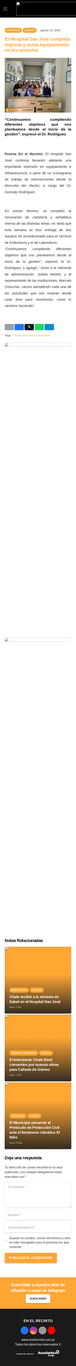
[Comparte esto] (19, 327)
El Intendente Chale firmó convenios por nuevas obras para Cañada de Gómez (34, 1065)
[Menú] (5, 9)
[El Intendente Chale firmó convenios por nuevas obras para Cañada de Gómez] (38, 1016)
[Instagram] (33, 1330)
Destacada (43, 335)
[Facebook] (24, 1330)
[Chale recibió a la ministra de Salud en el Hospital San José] (38, 949)
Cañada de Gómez (23, 335)
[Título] (42, 1330)
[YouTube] (51, 1330)
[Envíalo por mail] (9, 327)
